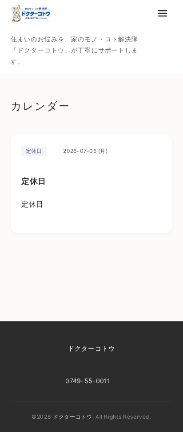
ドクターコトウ (91, 348)
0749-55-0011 (87, 380)
